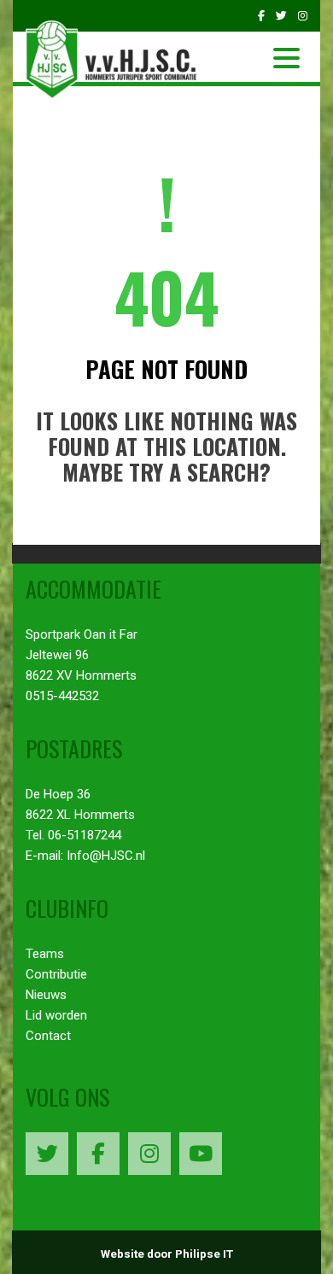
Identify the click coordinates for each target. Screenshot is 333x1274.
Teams (45, 953)
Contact (48, 1035)
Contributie (56, 974)
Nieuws (46, 994)
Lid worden (56, 1015)
